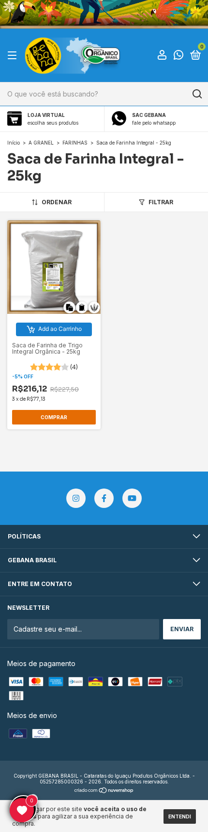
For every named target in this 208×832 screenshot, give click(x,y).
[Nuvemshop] (104, 791)
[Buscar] (197, 94)
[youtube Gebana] (132, 498)
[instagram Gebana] (76, 498)
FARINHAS (75, 143)
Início (13, 143)
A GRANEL (41, 143)
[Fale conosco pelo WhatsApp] (178, 56)
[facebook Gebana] (104, 498)
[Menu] (13, 55)
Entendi (179, 816)
